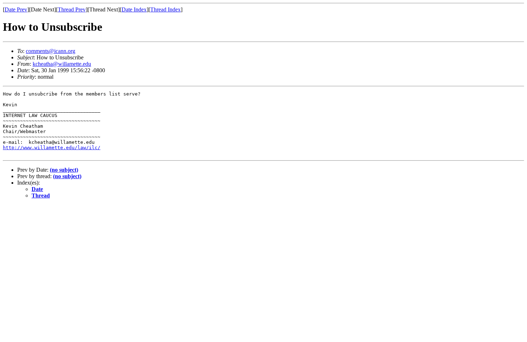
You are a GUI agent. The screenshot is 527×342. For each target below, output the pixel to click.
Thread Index (165, 9)
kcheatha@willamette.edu (62, 64)
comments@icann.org (50, 51)
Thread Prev (72, 9)
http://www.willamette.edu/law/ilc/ (51, 147)
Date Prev (16, 9)
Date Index (134, 9)
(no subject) (64, 170)
